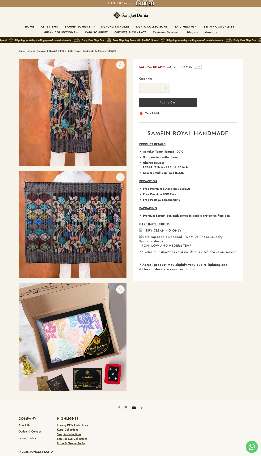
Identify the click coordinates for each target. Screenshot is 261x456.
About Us (210, 32)
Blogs (191, 32)
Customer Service (166, 32)
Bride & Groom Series (71, 443)
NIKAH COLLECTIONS (60, 32)
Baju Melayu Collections (72, 439)
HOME (29, 26)
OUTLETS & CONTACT (130, 32)
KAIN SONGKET (96, 32)
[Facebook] (119, 407)
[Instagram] (126, 407)
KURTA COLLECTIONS (152, 26)
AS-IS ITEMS (49, 26)
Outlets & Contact (30, 431)
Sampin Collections (69, 434)
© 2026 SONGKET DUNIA (36, 452)
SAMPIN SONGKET (79, 26)
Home (21, 51)
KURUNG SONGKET (115, 26)
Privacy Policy (27, 438)
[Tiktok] (142, 407)
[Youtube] (134, 407)
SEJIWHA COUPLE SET (220, 26)
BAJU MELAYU (184, 26)
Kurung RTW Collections (72, 425)
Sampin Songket (37, 51)
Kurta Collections (67, 430)
